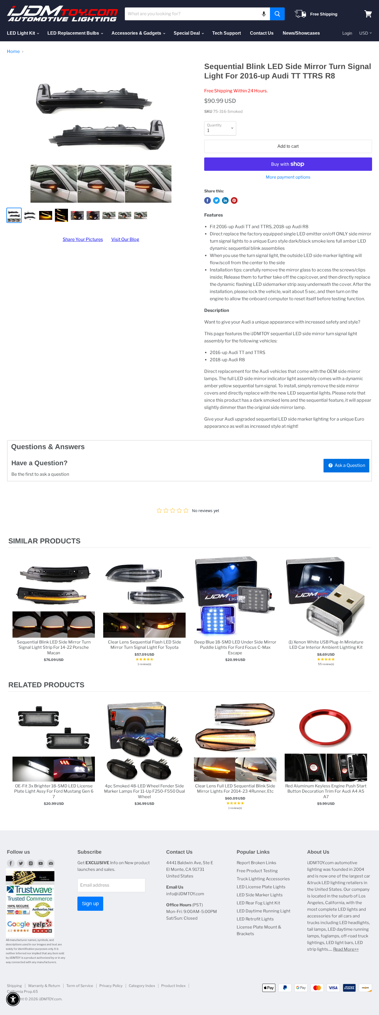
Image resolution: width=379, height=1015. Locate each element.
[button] (264, 13)
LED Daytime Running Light (263, 911)
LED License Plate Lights (261, 886)
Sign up (90, 903)
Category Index (142, 985)
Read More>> (346, 949)
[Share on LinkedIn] (225, 200)
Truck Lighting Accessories (263, 878)
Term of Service (79, 985)
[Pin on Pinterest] (234, 200)
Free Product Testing (257, 870)
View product (53, 602)
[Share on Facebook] (207, 200)
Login (347, 33)
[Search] (277, 13)
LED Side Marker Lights (260, 894)
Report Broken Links (256, 862)
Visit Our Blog (125, 239)
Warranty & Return (44, 985)
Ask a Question (349, 465)
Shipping (14, 985)
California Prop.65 (22, 991)
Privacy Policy (111, 985)
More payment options (288, 177)
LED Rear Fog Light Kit (258, 902)
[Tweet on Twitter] (216, 200)
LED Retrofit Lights (255, 919)
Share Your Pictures (83, 239)
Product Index (173, 985)
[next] (365, 614)
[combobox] (197, 13)
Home (13, 51)
